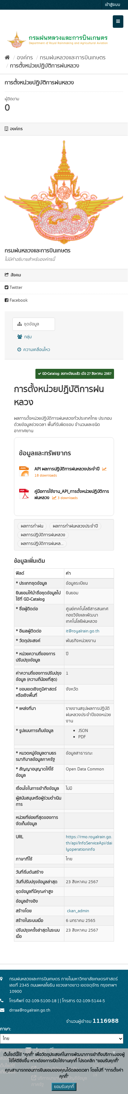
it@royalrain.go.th (82, 631)
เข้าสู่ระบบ (112, 5)
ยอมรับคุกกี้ (64, 1087)
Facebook (18, 300)
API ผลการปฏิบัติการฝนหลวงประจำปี (66, 469)
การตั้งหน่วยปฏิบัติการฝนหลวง (44, 66)
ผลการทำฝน (32, 526)
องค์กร (25, 58)
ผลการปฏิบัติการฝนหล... (42, 544)
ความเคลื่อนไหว (36, 350)
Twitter (15, 288)
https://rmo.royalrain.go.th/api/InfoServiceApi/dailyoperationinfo (89, 843)
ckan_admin (78, 911)
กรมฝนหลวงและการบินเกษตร (73, 58)
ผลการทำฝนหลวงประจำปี (75, 526)
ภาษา (5, 1029)
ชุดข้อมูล (31, 324)
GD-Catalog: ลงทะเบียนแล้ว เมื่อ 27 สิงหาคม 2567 (76, 373)
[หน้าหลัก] (7, 58)
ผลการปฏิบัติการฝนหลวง (43, 535)
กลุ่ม (27, 337)
